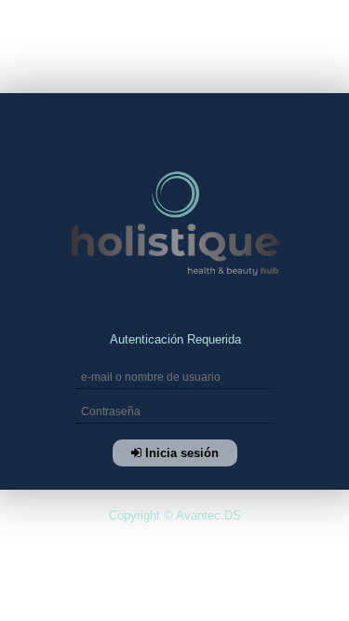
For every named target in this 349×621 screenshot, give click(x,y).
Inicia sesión (179, 453)
